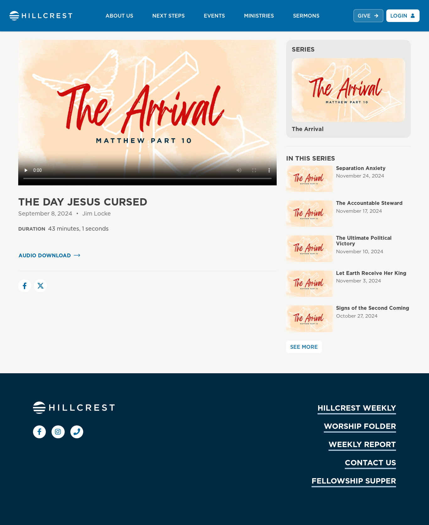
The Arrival (307, 129)
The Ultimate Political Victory (364, 240)
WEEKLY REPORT (362, 444)
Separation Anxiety (361, 168)
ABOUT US (119, 16)
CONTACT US (370, 462)
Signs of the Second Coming (372, 308)
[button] (24, 285)
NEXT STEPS (168, 16)
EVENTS (214, 16)
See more (304, 347)
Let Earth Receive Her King (371, 273)
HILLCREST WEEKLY (357, 408)
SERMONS (306, 16)
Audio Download (45, 255)
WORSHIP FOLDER (360, 426)
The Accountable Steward (369, 203)
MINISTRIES (259, 16)
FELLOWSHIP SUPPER (354, 481)
